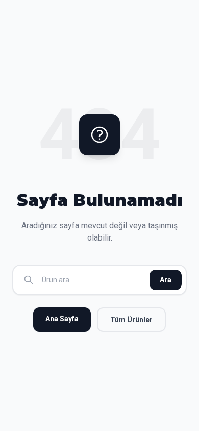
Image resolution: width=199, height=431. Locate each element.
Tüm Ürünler (131, 320)
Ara (165, 280)
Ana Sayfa (62, 319)
